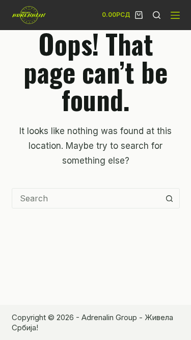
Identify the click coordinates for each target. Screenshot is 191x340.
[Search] (156, 15)
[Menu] (175, 15)
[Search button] (169, 198)
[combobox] (86, 198)
